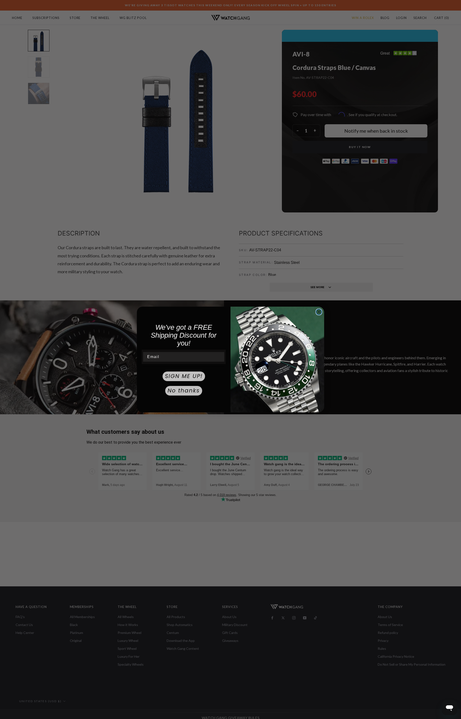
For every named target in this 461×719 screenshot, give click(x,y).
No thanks (184, 390)
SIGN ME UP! (184, 376)
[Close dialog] (319, 312)
